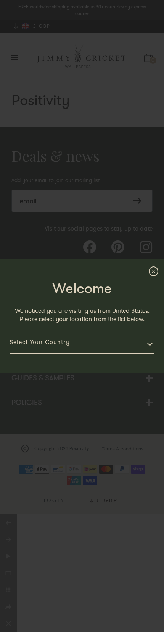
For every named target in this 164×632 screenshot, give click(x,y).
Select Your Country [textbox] (40, 342)
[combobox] (82, 342)
